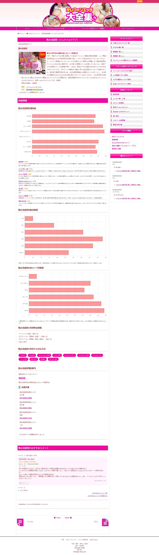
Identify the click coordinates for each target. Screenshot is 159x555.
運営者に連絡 (116, 149)
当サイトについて (128, 28)
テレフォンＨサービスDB (55, 28)
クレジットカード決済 (44, 355)
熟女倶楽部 (22, 459)
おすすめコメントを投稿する (97, 496)
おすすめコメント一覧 (99, 493)
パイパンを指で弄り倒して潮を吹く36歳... (128, 171)
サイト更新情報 (83, 539)
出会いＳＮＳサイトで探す (122, 84)
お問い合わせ (94, 539)
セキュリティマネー (69, 355)
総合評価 (21, 161)
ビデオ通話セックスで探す (122, 79)
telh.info (79, 550)
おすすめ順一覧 (118, 47)
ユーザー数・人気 (23, 168)
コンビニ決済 (57, 355)
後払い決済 (33, 359)
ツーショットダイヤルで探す (123, 71)
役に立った (24, 483)
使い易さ (21, 188)
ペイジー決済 (23, 359)
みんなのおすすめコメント (121, 143)
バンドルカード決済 (83, 355)
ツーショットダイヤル (34, 87)
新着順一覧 (118, 51)
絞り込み (31, 459)
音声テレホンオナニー (120, 107)
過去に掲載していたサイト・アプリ (124, 146)
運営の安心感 (22, 201)
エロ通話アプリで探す (120, 75)
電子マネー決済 (53, 359)
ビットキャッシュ (97, 355)
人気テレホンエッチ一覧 (121, 43)
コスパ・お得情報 (23, 195)
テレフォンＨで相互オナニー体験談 (125, 60)
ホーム (27, 28)
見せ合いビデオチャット (25, 181)
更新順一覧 (119, 56)
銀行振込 (43, 359)
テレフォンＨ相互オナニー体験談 (93, 28)
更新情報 (115, 139)
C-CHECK (22, 355)
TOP (63, 539)
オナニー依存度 (23, 174)
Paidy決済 (31, 355)
